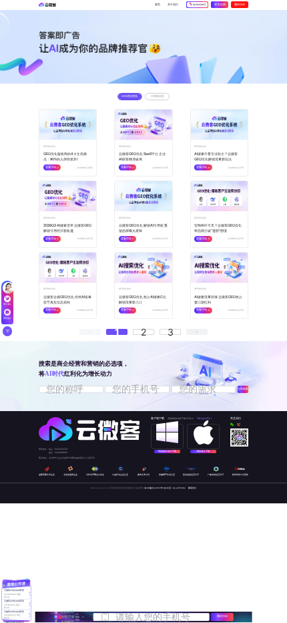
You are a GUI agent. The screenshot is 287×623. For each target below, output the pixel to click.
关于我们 (173, 4)
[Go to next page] (197, 332)
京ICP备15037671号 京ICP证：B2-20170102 (165, 488)
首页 (157, 4)
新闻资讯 (192, 488)
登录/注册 (220, 4)
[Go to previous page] (90, 332)
